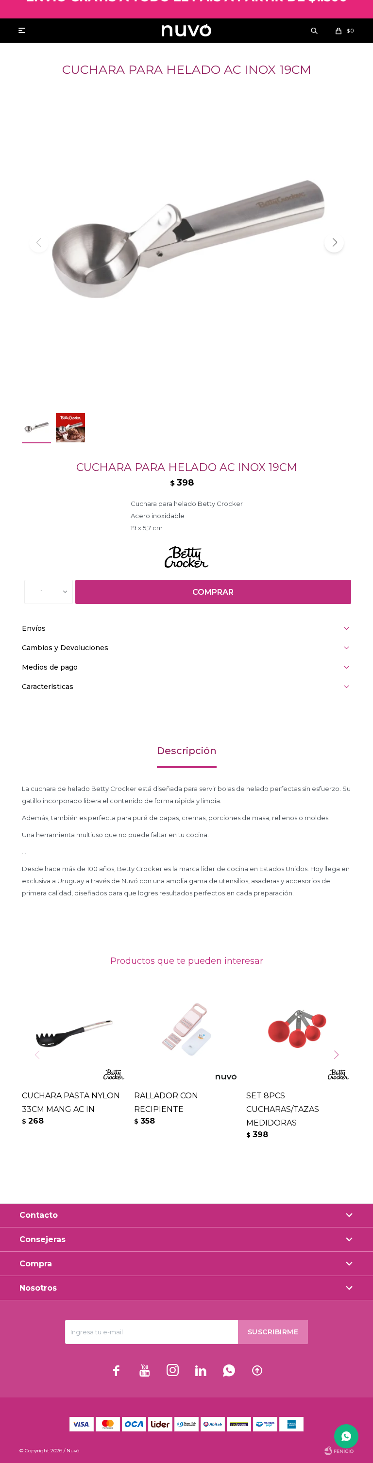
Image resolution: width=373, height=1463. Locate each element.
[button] (314, 30)
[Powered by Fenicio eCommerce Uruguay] (339, 1451)
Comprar (213, 592)
